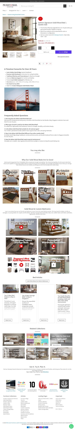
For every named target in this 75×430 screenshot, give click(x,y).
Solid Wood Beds (7, 400)
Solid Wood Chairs (7, 406)
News (22, 418)
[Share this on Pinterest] (46, 63)
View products (8, 343)
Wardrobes (6, 412)
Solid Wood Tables (7, 407)
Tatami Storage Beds (8, 409)
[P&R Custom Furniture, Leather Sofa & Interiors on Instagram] (59, 409)
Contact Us (58, 401)
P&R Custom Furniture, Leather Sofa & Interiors (16, 422)
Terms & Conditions (60, 398)
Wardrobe (23, 406)
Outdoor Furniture (25, 412)
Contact (31, 10)
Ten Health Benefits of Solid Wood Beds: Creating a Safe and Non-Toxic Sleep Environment (64, 299)
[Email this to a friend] (50, 63)
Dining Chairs (41, 404)
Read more (8, 320)
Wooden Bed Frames (43, 406)
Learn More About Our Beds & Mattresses (37, 281)
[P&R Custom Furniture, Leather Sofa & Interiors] (10, 6)
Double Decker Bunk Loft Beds (45, 407)
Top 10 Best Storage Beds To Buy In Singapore (28, 297)
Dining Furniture (25, 411)
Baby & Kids (24, 417)
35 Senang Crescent (58, 35)
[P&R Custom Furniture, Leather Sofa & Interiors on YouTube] (61, 409)
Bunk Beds (5, 411)
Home (4, 14)
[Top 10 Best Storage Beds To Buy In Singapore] (29, 289)
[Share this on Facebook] (43, 63)
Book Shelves (6, 414)
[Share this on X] (39, 63)
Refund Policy (59, 404)
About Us (58, 403)
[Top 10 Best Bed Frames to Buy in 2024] (11, 289)
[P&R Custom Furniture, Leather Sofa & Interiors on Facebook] (58, 409)
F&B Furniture (24, 415)
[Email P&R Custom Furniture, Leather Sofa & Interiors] (56, 409)
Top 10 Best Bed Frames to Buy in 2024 (9, 296)
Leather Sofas (6, 403)
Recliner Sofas (6, 404)
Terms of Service (60, 406)
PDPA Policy (58, 400)
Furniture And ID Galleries (27, 414)
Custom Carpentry (25, 407)
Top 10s (23, 400)
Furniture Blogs (24, 398)
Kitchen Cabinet (25, 409)
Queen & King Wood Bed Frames (16, 14)
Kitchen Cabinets (7, 401)
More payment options (63, 56)
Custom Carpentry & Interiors (10, 398)
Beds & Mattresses (25, 403)
